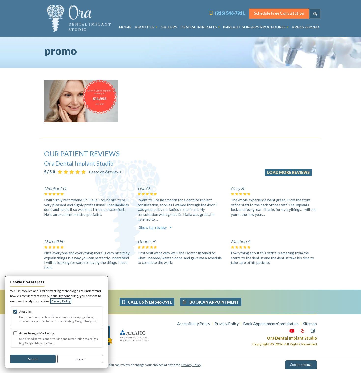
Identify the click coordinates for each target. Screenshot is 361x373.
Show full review (153, 227)
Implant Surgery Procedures (254, 27)
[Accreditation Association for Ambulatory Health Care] (134, 335)
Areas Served (305, 27)
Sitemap (310, 323)
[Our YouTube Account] (291, 331)
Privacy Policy (227, 323)
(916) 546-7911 (230, 13)
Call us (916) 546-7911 (149, 302)
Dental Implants (198, 27)
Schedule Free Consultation (279, 13)
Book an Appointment (214, 302)
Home (125, 27)
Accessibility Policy (193, 323)
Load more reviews (288, 172)
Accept (33, 359)
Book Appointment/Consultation (271, 323)
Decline (80, 359)
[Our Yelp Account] (302, 331)
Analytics (25, 312)
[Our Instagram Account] (313, 331)
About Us (144, 27)
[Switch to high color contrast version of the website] (315, 13)
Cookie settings (301, 365)
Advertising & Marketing (36, 333)
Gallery (169, 27)
